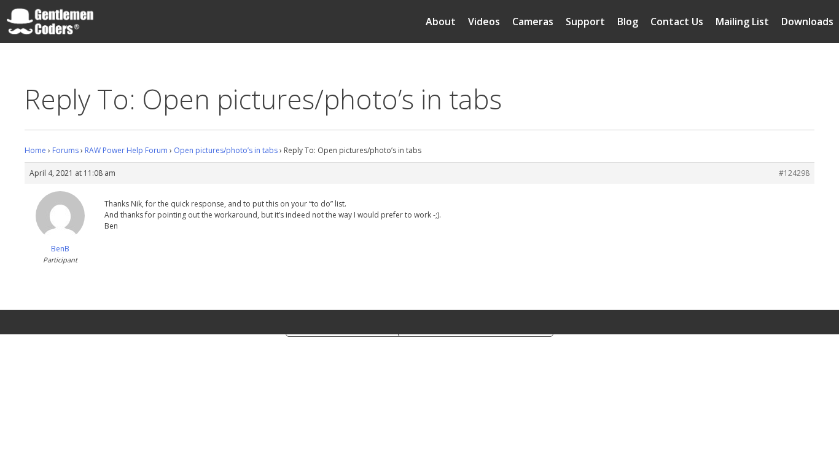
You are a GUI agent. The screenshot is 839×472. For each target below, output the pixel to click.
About (441, 21)
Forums (65, 150)
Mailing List (742, 21)
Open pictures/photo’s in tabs (226, 150)
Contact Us (676, 21)
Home (35, 150)
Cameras (532, 21)
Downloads (807, 21)
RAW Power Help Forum (126, 150)
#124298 (794, 173)
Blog (627, 21)
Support (585, 21)
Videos (484, 21)
